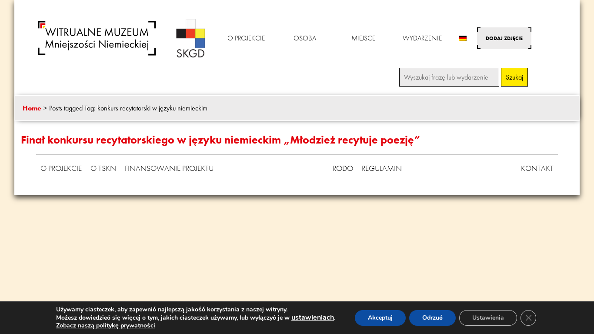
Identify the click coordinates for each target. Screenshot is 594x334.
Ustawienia (488, 318)
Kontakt (537, 168)
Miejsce (363, 38)
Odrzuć (432, 318)
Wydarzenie (422, 38)
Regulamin (382, 168)
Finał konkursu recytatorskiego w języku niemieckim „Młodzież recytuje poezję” (220, 140)
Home (32, 108)
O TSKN (103, 168)
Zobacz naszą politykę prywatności (105, 325)
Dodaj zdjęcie (504, 38)
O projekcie (246, 38)
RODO (343, 168)
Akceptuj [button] (380, 318)
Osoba (305, 38)
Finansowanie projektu (169, 168)
